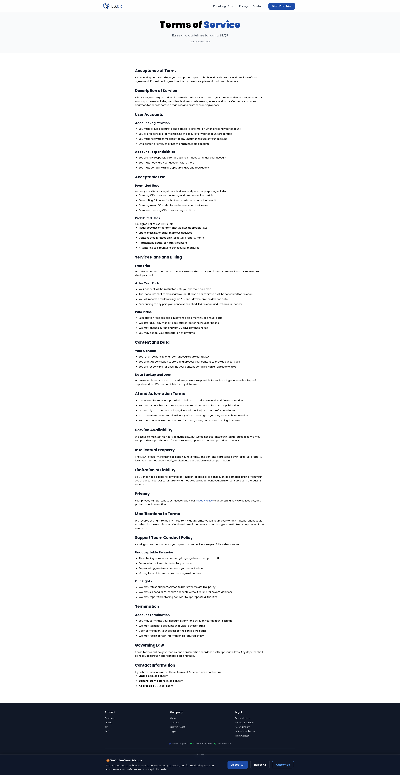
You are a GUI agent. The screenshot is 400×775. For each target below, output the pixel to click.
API (106, 727)
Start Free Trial (281, 6)
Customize (283, 765)
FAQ (107, 731)
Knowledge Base (223, 6)
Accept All (237, 765)
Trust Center (242, 735)
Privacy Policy (204, 500)
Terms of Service (244, 722)
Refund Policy (242, 727)
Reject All (260, 765)
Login (173, 731)
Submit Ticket (177, 727)
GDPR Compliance (245, 731)
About (173, 718)
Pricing (243, 6)
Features (110, 718)
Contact (258, 6)
